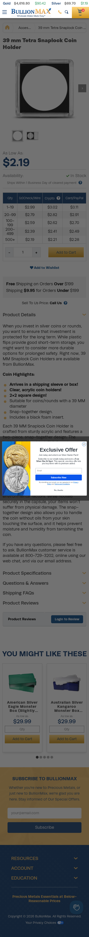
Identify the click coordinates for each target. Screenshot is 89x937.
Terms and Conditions (62, 484)
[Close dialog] (84, 444)
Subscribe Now (58, 477)
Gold (6, 3)
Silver (56, 3)
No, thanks (58, 490)
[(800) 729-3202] (60, 12)
